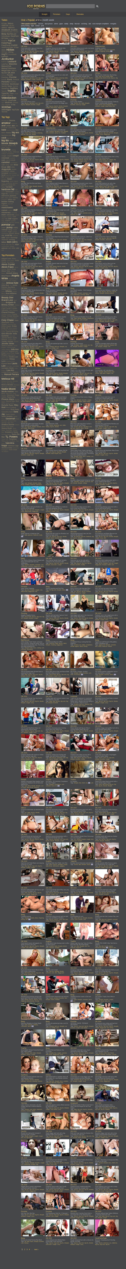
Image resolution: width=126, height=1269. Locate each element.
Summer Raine (6, 434)
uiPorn (3, 95)
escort (90, 213)
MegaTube (6, 70)
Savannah (10, 418)
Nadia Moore (8, 389)
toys (17, 244)
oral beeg (84, 24)
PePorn (3, 75)
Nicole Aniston (7, 391)
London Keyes (6, 372)
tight (7, 244)
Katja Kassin (11, 355)
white (13, 248)
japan (61, 24)
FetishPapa (6, 43)
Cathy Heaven (13, 310)
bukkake (23, 1081)
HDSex (10, 49)
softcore (15, 235)
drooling (34, 1081)
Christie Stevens (12, 316)
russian (15, 231)
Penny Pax (11, 397)
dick (9, 167)
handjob (9, 187)
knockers (4, 199)
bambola (76, 1079)
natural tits (10, 215)
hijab (32, 26)
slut (2, 235)
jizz (2, 197)
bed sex (23, 134)
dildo (13, 167)
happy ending (86, 401)
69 (30, 133)
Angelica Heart (13, 279)
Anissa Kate (12, 283)
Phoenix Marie (7, 399)
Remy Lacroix (10, 403)
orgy (2, 220)
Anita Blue (5, 285)
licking (11, 201)
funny (3, 183)
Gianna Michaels (12, 331)
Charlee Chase (6, 314)
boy (55, 1053)
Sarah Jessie (10, 414)
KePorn (4, 62)
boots (52, 538)
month (45, 20)
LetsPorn (4, 64)
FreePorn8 (6, 45)
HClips (16, 47)
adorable (76, 481)
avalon (76, 78)
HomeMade (12, 54)
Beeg (3, 34)
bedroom (81, 159)
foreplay (27, 484)
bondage (4, 145)
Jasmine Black (6, 338)
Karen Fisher (10, 353)
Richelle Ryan (7, 405)
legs (14, 199)
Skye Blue (9, 430)
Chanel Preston (8, 312)
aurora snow (102, 104)
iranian (37, 26)
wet (9, 248)
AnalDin (14, 30)
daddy (66, 24)
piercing (11, 222)
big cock (32, 51)
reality (15, 228)
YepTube (15, 110)
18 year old (4, 120)
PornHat (12, 77)
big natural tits (11, 138)
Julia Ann (15, 349)
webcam (4, 248)
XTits (13, 105)
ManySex (13, 64)
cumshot (5, 162)
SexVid (15, 86)
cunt (3, 165)
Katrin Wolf (4, 357)
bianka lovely (106, 78)
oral (9, 219)
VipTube (4, 100)
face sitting (110, 1027)
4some (101, 266)
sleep (71, 24)
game (42, 566)
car (66, 346)
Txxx (11, 93)
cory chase (61, 814)
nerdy (40, 535)
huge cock (60, 1082)
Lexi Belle (16, 366)
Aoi (11, 285)
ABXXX (11, 28)
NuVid (4, 73)
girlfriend (4, 185)
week (51, 20)
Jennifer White (7, 343)
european (4, 173)
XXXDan (6, 107)
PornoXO (5, 82)
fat (18, 175)
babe (3, 130)
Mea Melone (15, 376)
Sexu (9, 86)
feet (2, 177)
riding (10, 230)
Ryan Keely (15, 409)
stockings (14, 238)
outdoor (7, 220)
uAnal (16, 93)
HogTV (4, 54)
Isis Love (12, 336)
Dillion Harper (6, 326)
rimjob (15, 230)
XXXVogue (6, 110)
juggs (6, 197)
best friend (111, 1053)
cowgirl (16, 156)
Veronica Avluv (6, 448)
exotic (63, 266)
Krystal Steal (6, 363)
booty (10, 145)
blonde (4, 143)
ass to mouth (111, 49)
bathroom (101, 213)
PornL (9, 79)
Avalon (11, 295)
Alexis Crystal (8, 264)
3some (12, 120)
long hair (10, 203)
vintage (12, 246)
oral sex (40, 24)
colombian (24, 1026)
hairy (3, 187)
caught (59, 1053)
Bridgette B (10, 302)
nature (17, 215)
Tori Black (12, 441)
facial (3, 175)
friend (16, 181)
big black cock (6, 135)
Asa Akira (11, 287)
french (11, 181)
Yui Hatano (4, 451)
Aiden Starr (10, 260)
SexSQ (4, 86)
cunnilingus (13, 162)
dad (89, 24)
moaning (14, 212)
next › (36, 1249)
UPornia (10, 95)
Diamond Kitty (11, 324)
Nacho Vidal (12, 386)
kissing (15, 197)
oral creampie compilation (100, 24)
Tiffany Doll (4, 441)
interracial (5, 196)
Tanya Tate (4, 439)
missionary (6, 212)
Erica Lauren (13, 328)
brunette (6, 149)
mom (3, 215)
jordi (42, 26)
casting (13, 150)
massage (4, 205)
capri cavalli (54, 1191)
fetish (9, 179)
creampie (5, 158)
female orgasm (9, 177)
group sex (11, 185)
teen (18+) (12, 242)
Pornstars (56, 14)
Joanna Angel (11, 347)
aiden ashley (102, 159)
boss (52, 52)
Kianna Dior (5, 359)
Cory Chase (7, 320)
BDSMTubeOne (7, 32)
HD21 (3, 50)
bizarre (32, 1079)
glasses (30, 535)
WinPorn (8, 102)
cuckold (12, 158)
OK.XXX (11, 73)
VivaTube (12, 100)
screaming (4, 233)
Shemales (80, 14)
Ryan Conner (5, 409)
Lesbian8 (12, 61)
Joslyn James (5, 349)
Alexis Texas (11, 269)
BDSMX (15, 32)
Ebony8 (11, 38)
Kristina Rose (10, 361)
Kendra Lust (13, 357)
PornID (3, 79)
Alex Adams (10, 262)
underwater (98, 676)
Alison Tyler (5, 271)
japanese (13, 196)
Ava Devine (5, 295)
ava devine (106, 1108)
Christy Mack (5, 318)
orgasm (15, 219)
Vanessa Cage (13, 446)
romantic (4, 231)
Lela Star (9, 366)
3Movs (10, 23)
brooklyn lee (58, 538)
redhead (4, 230)
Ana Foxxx (6, 276)
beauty (8, 133)
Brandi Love (7, 300)
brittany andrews (109, 293)
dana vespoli (54, 453)
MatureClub (6, 66)
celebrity (35, 1025)
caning (88, 456)
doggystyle (6, 169)
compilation (10, 153)
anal (3, 125)
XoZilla (7, 105)
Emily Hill (4, 328)
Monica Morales (7, 385)
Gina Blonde (6, 334)
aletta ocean (83, 345)
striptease (4, 239)
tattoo (3, 242)
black (11, 141)
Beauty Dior (7, 297)
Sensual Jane (12, 421)
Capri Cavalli (6, 308)
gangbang (9, 183)
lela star (77, 24)
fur (56, 786)
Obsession (10, 395)
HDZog (10, 52)
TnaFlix (11, 91)
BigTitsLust (11, 34)
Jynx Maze (4, 351)
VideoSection (8, 97)
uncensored (5, 246)
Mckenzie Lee (5, 376)
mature (4, 210)
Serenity (4, 422)
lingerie (4, 204)
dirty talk (101, 946)
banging (108, 104)
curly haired (53, 187)
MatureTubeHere (8, 68)
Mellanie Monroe (6, 381)
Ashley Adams (6, 289)
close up (16, 152)
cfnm (47, 133)
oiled (2, 219)
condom (65, 1081)
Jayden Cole (12, 339)
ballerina (114, 1243)
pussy (9, 227)
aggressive (102, 645)
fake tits (8, 175)
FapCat (11, 40)
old (6, 219)
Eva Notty (4, 330)
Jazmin (16, 341)
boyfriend (48, 374)
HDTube (4, 52)
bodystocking (107, 372)
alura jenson (48, 24)
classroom (29, 52)
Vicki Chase (13, 449)
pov (12, 225)
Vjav (2, 102)
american (14, 123)
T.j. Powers (12, 436)
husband (11, 194)
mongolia (113, 24)
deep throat (53, 107)
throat (3, 244)
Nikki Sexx (9, 393)
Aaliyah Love (6, 259)
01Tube (4, 23)
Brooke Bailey (12, 307)
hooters (16, 192)
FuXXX (14, 45)
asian (8, 126)
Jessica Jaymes (7, 345)
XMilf (3, 105)
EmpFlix (4, 41)
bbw (16, 130)
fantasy (14, 175)
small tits (8, 235)
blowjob (13, 143)
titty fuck (11, 244)
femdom (4, 179)
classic (28, 1054)
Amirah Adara (12, 273)
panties (13, 220)
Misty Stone (10, 383)
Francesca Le (12, 330)
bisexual (75, 705)
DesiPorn (15, 36)
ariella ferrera (102, 812)
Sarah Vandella (7, 416)
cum (3, 160)
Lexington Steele (7, 368)
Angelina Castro (6, 280)
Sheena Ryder (6, 428)
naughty (3, 216)
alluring (27, 320)
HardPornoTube (7, 47)
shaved (11, 233)
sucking (12, 240)
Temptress (13, 439)
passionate (4, 222)
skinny (17, 233)
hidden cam (110, 564)
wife (17, 248)
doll (39, 400)
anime (56, 24)
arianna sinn (77, 1136)
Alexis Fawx (7, 267)
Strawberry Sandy (11, 432)
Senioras (5, 84)
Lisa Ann (10, 370)
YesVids (4, 112)
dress (36, 918)
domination (98, 214)
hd (12, 189)
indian (17, 194)
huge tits (4, 194)
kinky (10, 197)
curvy (7, 165)
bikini (64, 643)
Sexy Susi (10, 422)
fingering (5, 181)
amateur (6, 123)
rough (10, 231)
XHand (15, 102)
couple (9, 156)
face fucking (13, 173)
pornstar (6, 224)
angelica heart (103, 186)
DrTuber (4, 38)
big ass (15, 132)
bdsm (3, 132)
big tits (5, 140)
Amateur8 (5, 30)
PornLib (16, 80)
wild (2, 250)
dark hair (53, 1082)
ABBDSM (4, 25)
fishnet (97, 373)
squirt (8, 237)
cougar (3, 156)
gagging (62, 866)
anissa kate (28, 616)
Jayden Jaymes (7, 341)
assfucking (12, 128)
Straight (44, 14)
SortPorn (14, 88)
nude (14, 216)
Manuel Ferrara (11, 374)
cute (11, 165)
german (15, 183)
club (52, 1216)
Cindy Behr (13, 318)
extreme (40, 1081)
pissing (17, 222)
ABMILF (4, 28)
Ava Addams (11, 293)
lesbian (4, 201)
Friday (3, 331)
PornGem (4, 77)
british (8, 147)
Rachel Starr (10, 401)
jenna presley (30, 1001)
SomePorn (5, 88)
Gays (68, 14)
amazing (61, 78)
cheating (4, 152)
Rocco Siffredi (11, 407)
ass (13, 125)
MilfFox (14, 70)
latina (10, 199)
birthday (57, 971)
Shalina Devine (7, 424)
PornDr (10, 75)
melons (10, 210)
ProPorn (13, 82)
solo (3, 237)
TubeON (5, 93)
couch (72, 919)
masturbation (7, 207)
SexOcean (14, 84)
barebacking (11, 130)
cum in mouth (10, 160)
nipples (9, 216)
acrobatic (34, 133)
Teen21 (4, 91)
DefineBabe (5, 36)
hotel (71, 674)
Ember (14, 326)
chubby (10, 152)
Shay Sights (9, 426)
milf (15, 210)
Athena (8, 291)
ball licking (106, 784)
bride (79, 1137)
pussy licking (25, 26)
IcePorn (4, 56)
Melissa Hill (7, 378)
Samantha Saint (7, 412)
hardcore (6, 189)
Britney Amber (7, 305)
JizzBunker (7, 59)
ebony (12, 171)
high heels (103, 373)
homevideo (10, 192)
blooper (101, 1163)
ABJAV (11, 25)
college (3, 153)
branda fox (49, 484)
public (3, 227)
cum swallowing (74, 294)
